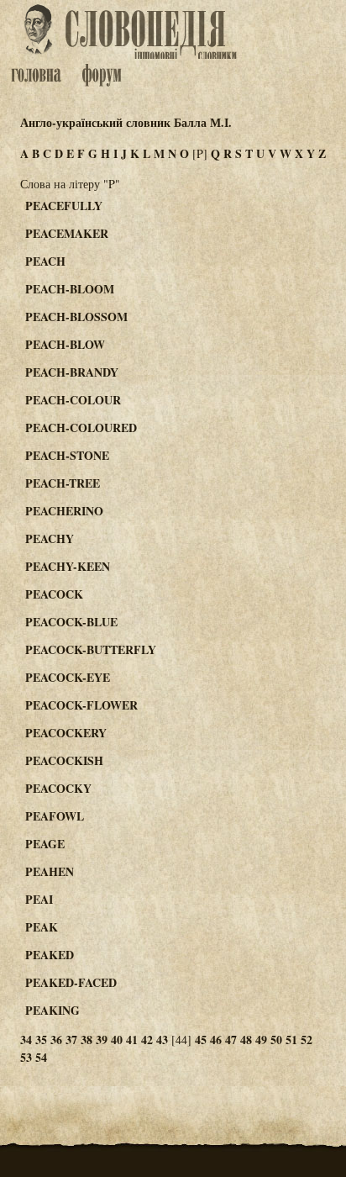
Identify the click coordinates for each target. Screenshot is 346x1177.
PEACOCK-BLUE (71, 622)
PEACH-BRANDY (71, 372)
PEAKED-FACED (71, 982)
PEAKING (52, 1010)
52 (306, 1039)
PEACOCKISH (64, 760)
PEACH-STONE (67, 455)
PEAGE (45, 843)
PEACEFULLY (63, 205)
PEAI (39, 899)
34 (26, 1039)
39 (101, 1039)
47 (231, 1039)
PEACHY (49, 538)
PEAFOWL (54, 816)
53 (26, 1057)
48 (246, 1039)
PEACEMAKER (66, 233)
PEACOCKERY (66, 733)
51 (291, 1039)
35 (41, 1039)
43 (162, 1039)
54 (41, 1057)
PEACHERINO (64, 511)
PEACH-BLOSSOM (76, 316)
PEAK (41, 927)
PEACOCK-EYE (67, 677)
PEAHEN (49, 871)
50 (276, 1039)
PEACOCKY (58, 788)
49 (261, 1039)
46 (216, 1039)
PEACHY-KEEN (67, 566)
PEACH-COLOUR (73, 400)
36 (56, 1039)
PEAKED (49, 954)
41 (132, 1039)
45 (201, 1039)
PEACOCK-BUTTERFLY (90, 649)
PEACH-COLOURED (81, 427)
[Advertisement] (282, 270)
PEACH (45, 261)
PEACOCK (54, 594)
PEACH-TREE (62, 483)
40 (117, 1039)
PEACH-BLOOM (69, 289)
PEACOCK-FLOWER (81, 705)
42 (147, 1039)
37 (71, 1039)
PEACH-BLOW (65, 344)
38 (86, 1039)
